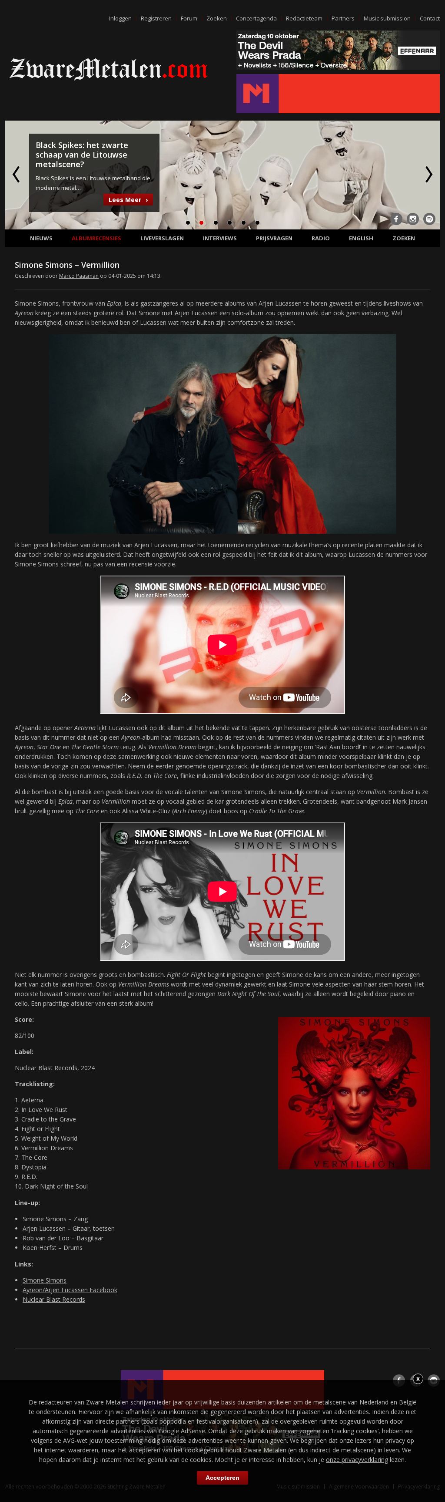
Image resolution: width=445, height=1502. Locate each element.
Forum (189, 18)
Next (428, 174)
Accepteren (222, 1477)
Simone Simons (44, 1280)
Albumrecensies (96, 238)
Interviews (220, 238)
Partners (343, 18)
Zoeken (216, 18)
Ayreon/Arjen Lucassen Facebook (70, 1290)
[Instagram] (413, 219)
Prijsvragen (274, 238)
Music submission (387, 18)
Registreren (156, 18)
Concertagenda (256, 18)
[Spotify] (429, 219)
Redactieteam (304, 18)
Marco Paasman (79, 276)
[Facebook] (396, 219)
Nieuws (41, 238)
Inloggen (120, 18)
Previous (17, 174)
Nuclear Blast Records (54, 1299)
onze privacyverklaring (357, 1459)
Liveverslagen (162, 238)
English (361, 238)
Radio (321, 238)
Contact (430, 18)
